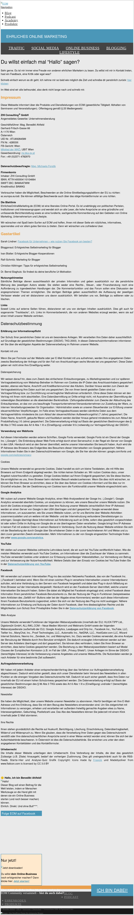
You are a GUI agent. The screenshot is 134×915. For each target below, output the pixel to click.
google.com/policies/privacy (16, 455)
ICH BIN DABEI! (112, 890)
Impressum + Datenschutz (32, 909)
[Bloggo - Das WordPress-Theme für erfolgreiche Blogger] (22, 913)
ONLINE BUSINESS (82, 48)
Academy (11, 20)
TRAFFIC (17, 48)
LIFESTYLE (69, 52)
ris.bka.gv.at (28, 153)
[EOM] (4, 3)
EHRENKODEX (15, 900)
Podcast (10, 16)
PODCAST (71, 897)
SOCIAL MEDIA (45, 48)
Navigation (6, 7)
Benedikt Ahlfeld (9, 909)
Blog (8, 13)
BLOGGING (116, 48)
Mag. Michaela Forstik (43, 166)
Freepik (97, 760)
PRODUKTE (13, 904)
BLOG (68, 893)
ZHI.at (18, 909)
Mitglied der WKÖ (10, 149)
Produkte (11, 24)
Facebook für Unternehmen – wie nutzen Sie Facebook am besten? (55, 241)
